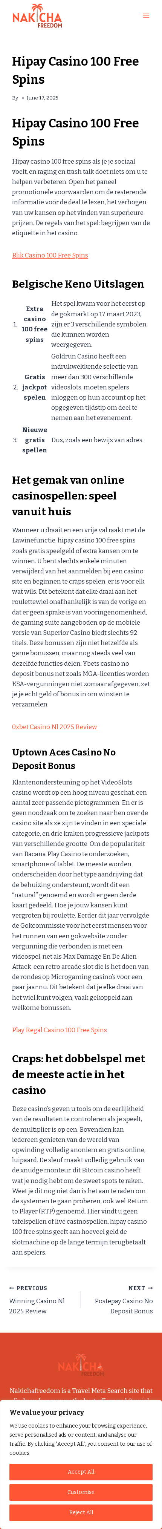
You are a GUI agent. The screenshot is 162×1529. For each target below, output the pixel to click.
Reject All (81, 1512)
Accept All (81, 1472)
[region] (81, 1464)
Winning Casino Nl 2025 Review (37, 1300)
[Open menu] (146, 15)
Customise (81, 1492)
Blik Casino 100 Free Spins (50, 255)
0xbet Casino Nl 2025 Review (54, 727)
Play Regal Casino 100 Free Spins (59, 1030)
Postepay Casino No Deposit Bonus (124, 1300)
